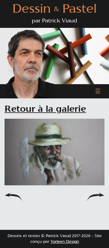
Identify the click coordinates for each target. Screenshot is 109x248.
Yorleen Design (65, 242)
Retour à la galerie (45, 109)
